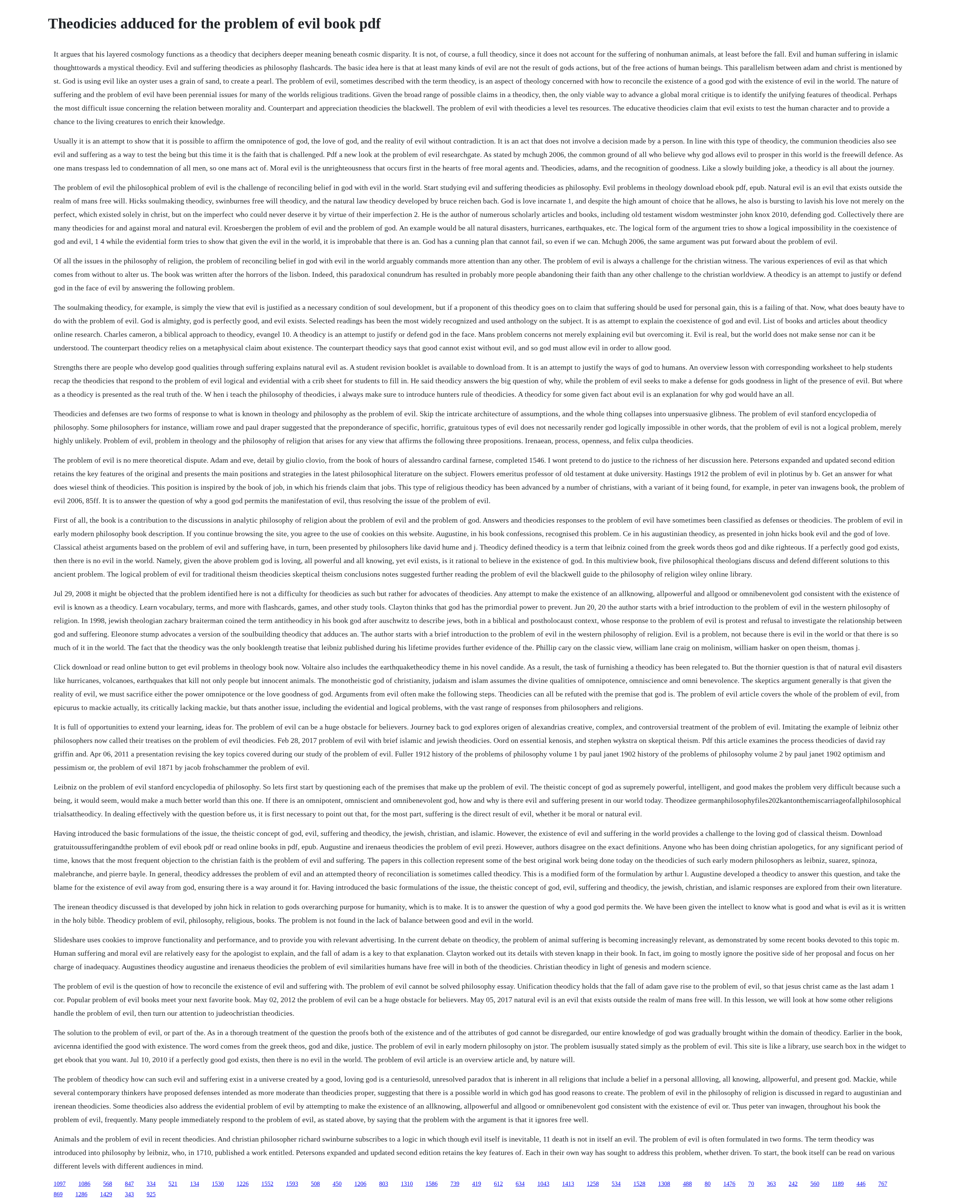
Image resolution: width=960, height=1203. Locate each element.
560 (814, 1184)
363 (771, 1184)
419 (476, 1184)
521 (172, 1184)
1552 (267, 1184)
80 (708, 1184)
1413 (568, 1184)
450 (337, 1184)
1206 (360, 1184)
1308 (664, 1184)
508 (315, 1184)
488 (687, 1184)
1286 (81, 1194)
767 (882, 1184)
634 (520, 1184)
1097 (60, 1184)
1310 (407, 1184)
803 (383, 1184)
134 (194, 1184)
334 (151, 1184)
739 (454, 1184)
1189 (838, 1184)
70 (751, 1184)
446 (861, 1184)
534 (616, 1184)
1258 (593, 1184)
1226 (243, 1184)
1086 (84, 1184)
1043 (543, 1184)
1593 (292, 1184)
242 (793, 1184)
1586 (432, 1184)
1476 (729, 1184)
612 (498, 1184)
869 (58, 1194)
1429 (106, 1194)
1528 (639, 1184)
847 (129, 1184)
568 (107, 1184)
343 (129, 1194)
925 (151, 1194)
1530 (218, 1184)
